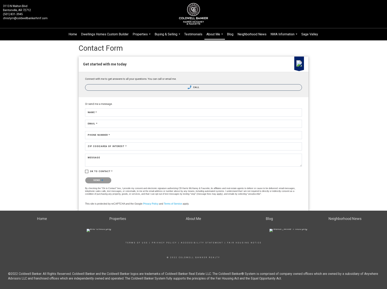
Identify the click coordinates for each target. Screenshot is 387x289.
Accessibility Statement (202, 243)
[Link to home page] (193, 14)
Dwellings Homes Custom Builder (105, 34)
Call (196, 87)
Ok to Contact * (101, 171)
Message (94, 157)
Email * (93, 123)
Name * (92, 112)
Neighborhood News (251, 34)
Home (73, 34)
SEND (97, 180)
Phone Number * (99, 135)
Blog (230, 34)
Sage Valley (309, 34)
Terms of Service (173, 203)
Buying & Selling (168, 36)
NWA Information (284, 36)
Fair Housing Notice (244, 243)
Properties (142, 36)
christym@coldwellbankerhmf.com (25, 18)
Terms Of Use (137, 243)
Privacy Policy (150, 203)
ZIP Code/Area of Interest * (107, 146)
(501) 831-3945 (13, 14)
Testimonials (193, 34)
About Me (215, 36)
